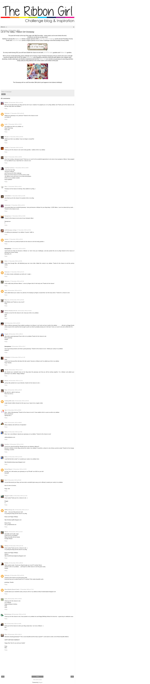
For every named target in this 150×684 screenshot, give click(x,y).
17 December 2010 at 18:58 (21, 167)
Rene (6, 390)
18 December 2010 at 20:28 (15, 390)
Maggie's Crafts (9, 495)
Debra (6, 431)
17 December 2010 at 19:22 (14, 186)
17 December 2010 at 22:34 (17, 281)
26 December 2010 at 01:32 (16, 545)
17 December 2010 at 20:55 (15, 261)
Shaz (6, 186)
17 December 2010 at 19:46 (18, 216)
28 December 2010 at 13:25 (19, 614)
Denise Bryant (8, 469)
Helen (6, 261)
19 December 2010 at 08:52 (14, 410)
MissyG (7, 136)
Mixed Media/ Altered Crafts (12, 589)
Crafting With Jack (9, 400)
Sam (6, 410)
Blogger (40, 682)
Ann (6, 623)
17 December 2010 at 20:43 (18, 248)
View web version (37, 679)
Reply (6, 108)
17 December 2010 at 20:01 (16, 239)
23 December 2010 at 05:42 (14, 480)
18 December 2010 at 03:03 (17, 299)
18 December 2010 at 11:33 (18, 357)
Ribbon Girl (18, 38)
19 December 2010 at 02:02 (22, 400)
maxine (6, 239)
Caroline (7, 444)
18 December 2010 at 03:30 (24, 310)
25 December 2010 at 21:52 (15, 531)
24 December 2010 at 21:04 (20, 495)
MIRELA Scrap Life (9, 509)
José (6, 422)
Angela (6, 334)
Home (37, 676)
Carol (6, 157)
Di (5, 323)
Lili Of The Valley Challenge (46, 38)
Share (3, 94)
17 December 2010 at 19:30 (18, 195)
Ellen (6, 634)
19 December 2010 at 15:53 (15, 456)
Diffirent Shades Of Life (11, 310)
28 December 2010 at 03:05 (15, 598)
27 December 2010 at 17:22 (27, 589)
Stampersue (8, 216)
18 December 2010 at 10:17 (18, 346)
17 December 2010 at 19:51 (24, 230)
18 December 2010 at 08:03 (13, 323)
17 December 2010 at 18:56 (15, 157)
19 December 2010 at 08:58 (14, 422)
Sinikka (6, 563)
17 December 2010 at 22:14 (17, 272)
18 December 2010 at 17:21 (16, 380)
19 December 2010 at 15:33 (16, 444)
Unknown (7, 113)
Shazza (6, 380)
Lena (6, 598)
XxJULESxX (8, 195)
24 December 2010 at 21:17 (22, 509)
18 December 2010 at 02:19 (14, 290)
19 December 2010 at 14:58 (15, 431)
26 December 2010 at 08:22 (16, 563)
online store (29, 57)
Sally (6, 290)
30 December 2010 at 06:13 (15, 634)
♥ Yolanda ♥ (8, 357)
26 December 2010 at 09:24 (17, 575)
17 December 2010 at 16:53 (16, 136)
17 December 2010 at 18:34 (16, 147)
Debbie (6, 102)
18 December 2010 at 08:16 (16, 334)
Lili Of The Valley (17, 40)
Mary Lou (7, 299)
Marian (6, 531)
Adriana (7, 545)
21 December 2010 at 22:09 (19, 469)
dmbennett (7, 205)
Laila (6, 124)
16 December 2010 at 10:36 (16, 102)
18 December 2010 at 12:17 (15, 369)
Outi (6, 480)
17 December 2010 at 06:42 (17, 113)
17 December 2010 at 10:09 (14, 124)
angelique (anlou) (9, 167)
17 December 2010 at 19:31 (18, 205)
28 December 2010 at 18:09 (14, 623)
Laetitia (7, 147)
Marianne (7, 281)
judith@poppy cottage (11, 230)
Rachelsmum (8, 614)
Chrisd (6, 369)
